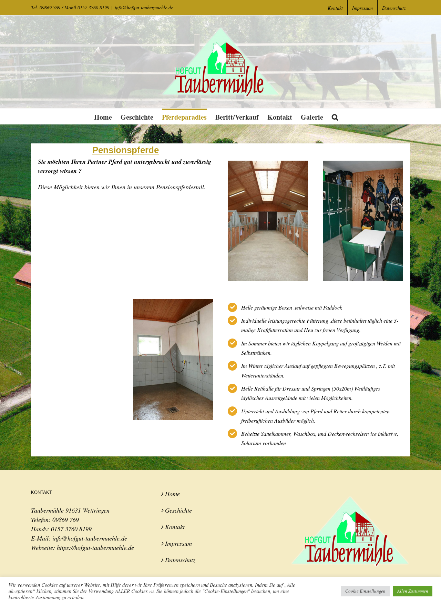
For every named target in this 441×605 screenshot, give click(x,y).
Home (172, 494)
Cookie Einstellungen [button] (365, 591)
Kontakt (175, 527)
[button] (335, 116)
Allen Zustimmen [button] (412, 591)
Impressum (178, 543)
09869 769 (65, 519)
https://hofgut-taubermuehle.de (95, 547)
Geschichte (178, 510)
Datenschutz (180, 560)
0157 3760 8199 (71, 529)
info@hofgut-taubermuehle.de (144, 7)
